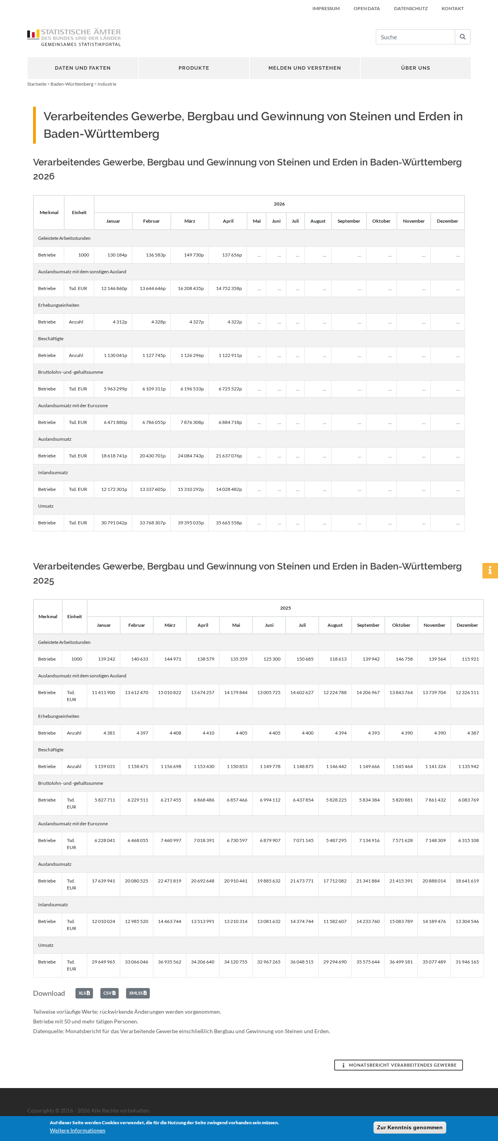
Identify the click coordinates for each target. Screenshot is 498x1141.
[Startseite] (74, 37)
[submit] (463, 36)
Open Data (367, 8)
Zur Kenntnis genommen (410, 1127)
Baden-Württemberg (72, 84)
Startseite (36, 84)
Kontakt (453, 8)
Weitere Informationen (77, 1130)
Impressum (326, 8)
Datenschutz (411, 8)
